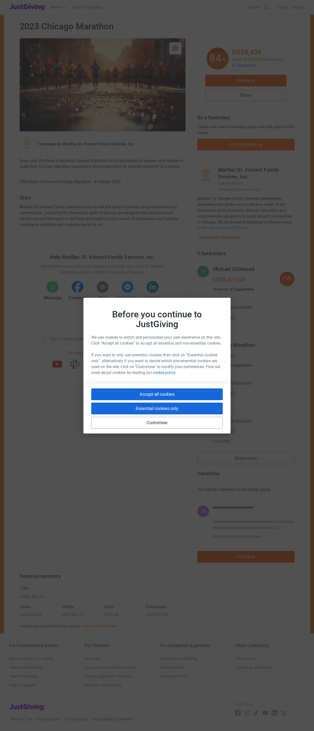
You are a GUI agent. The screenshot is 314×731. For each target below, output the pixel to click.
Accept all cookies (157, 394)
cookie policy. (164, 372)
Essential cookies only (157, 408)
